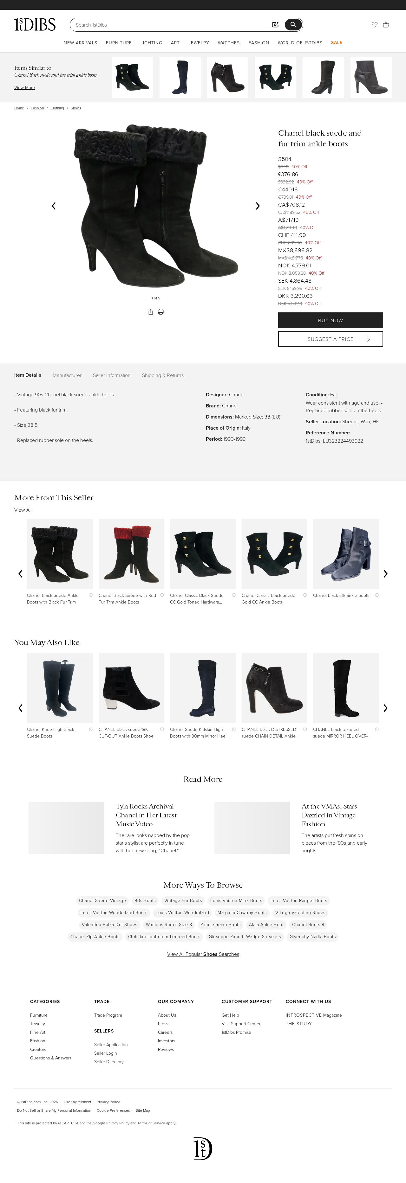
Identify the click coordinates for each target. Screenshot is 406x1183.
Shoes (76, 108)
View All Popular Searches (203, 953)
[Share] (151, 312)
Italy (246, 427)
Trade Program (108, 1015)
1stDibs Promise (236, 1032)
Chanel (237, 394)
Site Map (143, 1110)
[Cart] (386, 25)
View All (22, 509)
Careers (165, 1032)
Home (19, 108)
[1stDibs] (35, 24)
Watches (229, 43)
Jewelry (198, 43)
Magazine (314, 1015)
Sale (337, 42)
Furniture (119, 43)
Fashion (258, 43)
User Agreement (77, 1101)
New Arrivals (80, 43)
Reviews (166, 1049)
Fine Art (37, 1032)
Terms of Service (151, 1123)
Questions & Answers (50, 1058)
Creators (38, 1049)
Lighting (151, 43)
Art (175, 43)
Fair (334, 394)
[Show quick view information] (89, 595)
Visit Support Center (241, 1023)
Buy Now (330, 320)
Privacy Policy (108, 1101)
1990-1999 (234, 438)
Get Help (230, 1015)
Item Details (27, 375)
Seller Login (105, 1053)
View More (24, 87)
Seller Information (112, 375)
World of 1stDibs (300, 43)
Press (163, 1023)
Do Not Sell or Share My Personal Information (54, 1110)
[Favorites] (374, 25)
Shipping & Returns (163, 375)
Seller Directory (109, 1061)
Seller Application (111, 1044)
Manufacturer (67, 375)
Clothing (57, 108)
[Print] (161, 312)
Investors (166, 1041)
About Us (167, 1015)
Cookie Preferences (113, 1110)
